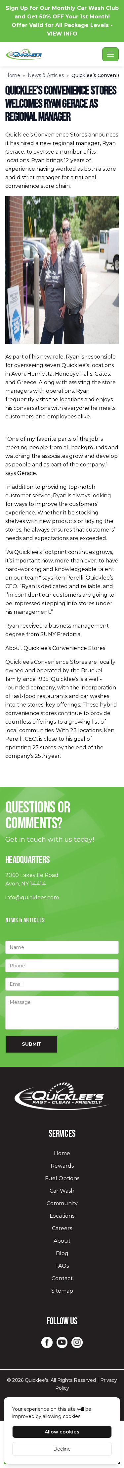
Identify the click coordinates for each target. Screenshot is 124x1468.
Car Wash (62, 1191)
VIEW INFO (62, 34)
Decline (62, 1449)
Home (12, 75)
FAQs (62, 1266)
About (62, 1241)
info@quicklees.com (32, 897)
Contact (62, 1278)
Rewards (62, 1166)
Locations (62, 1216)
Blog (62, 1253)
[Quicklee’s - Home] (52, 54)
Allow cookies (62, 1432)
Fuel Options (62, 1178)
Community (62, 1203)
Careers (62, 1228)
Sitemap (62, 1291)
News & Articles (46, 75)
